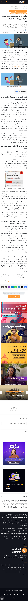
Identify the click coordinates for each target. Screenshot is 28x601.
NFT (25, 565)
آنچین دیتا (21, 565)
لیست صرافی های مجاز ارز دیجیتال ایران (14, 505)
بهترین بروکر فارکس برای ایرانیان (12, 500)
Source (20, 86)
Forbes (20, 109)
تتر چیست (19, 507)
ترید (3, 567)
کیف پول (24, 574)
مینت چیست (21, 503)
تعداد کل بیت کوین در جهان (9, 506)
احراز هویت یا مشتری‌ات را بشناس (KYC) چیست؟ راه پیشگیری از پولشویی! (15, 396)
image (7, 281)
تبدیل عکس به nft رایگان (9, 504)
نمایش (17, 91)
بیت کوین (19, 567)
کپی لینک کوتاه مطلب (14, 297)
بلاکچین (3, 565)
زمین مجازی (16, 504)
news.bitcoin (17, 66)
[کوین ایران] (19, 2)
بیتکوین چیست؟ (13, 502)
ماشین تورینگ (10, 503)
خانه (25, 7)
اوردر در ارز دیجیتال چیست (12, 507)
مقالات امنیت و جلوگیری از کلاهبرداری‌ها (18, 13)
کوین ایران (4, 65)
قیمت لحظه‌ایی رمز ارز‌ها (22, 500)
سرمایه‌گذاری (11, 569)
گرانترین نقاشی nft (7, 502)
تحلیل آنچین (13, 567)
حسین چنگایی (22, 30)
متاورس (7, 572)
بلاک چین (24, 567)
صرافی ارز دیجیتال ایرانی (14, 572)
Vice (16, 109)
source (3, 281)
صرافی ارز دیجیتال (23, 572)
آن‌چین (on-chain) (14, 565)
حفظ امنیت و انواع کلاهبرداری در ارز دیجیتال (18, 11)
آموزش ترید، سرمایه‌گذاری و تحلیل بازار (16, 7)
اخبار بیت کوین (16, 503)
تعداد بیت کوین (22, 504)
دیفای (16, 569)
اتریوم (8, 565)
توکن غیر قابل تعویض (22, 569)
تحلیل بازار (8, 567)
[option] (14, 392)
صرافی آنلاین (5, 569)
